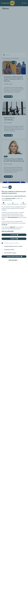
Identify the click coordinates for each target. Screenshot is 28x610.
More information (13, 260)
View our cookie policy (8, 231)
